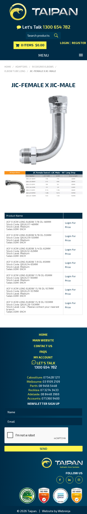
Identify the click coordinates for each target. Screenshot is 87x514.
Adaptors (21, 66)
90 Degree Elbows (43, 66)
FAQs (43, 351)
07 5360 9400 (51, 398)
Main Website (43, 340)
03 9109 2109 (51, 381)
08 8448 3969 (50, 394)
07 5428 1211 (51, 377)
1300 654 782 (45, 367)
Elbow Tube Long (14, 71)
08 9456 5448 (48, 385)
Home (7, 66)
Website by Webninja (56, 511)
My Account (43, 357)
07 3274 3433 (49, 390)
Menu (43, 55)
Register (79, 42)
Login (64, 42)
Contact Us (43, 346)
